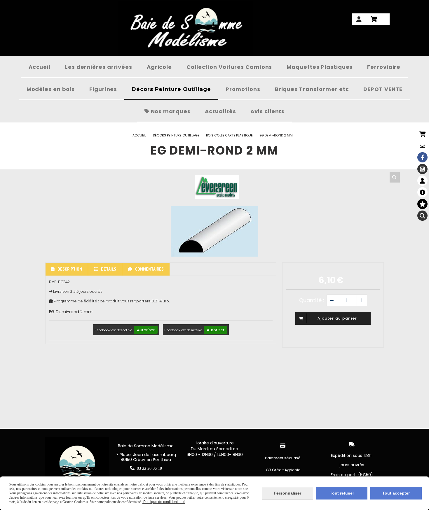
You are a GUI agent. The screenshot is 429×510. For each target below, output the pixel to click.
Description (69, 269)
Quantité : (311, 300)
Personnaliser (287, 493)
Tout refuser (342, 493)
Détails (108, 269)
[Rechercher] (395, 177)
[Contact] (422, 146)
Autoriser (146, 329)
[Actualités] (422, 192)
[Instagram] (422, 169)
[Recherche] (422, 216)
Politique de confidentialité (163, 502)
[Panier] (422, 134)
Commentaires (149, 269)
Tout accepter (396, 493)
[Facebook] (422, 157)
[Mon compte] (422, 181)
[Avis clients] (422, 204)
